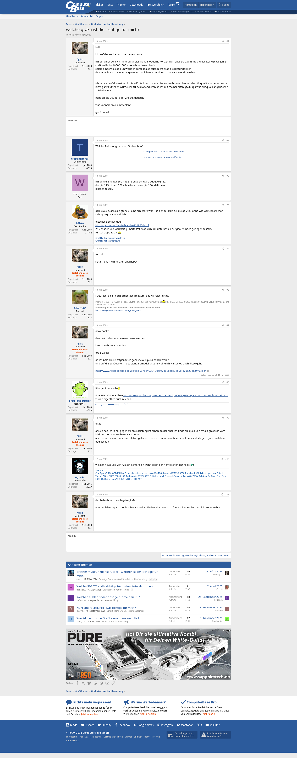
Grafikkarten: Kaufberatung (116, 589)
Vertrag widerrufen (113, 736)
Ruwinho (80, 610)
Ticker (99, 4)
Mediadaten (96, 736)
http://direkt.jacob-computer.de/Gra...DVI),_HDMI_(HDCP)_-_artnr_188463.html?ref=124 (175, 395)
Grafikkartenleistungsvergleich (110, 238)
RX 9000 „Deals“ (159, 11)
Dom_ (79, 621)
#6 (228, 289)
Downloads (136, 4)
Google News (146, 725)
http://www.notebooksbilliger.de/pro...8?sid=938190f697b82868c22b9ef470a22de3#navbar (150, 370)
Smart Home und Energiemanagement (125, 610)
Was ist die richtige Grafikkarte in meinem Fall (107, 618)
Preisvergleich (155, 4)
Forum (171, 4)
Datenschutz (72, 740)
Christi (219, 589)
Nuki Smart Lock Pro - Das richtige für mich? (106, 608)
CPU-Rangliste (223, 11)
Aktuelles (70, 16)
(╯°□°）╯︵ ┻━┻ (104, 404)
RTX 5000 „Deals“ (137, 11)
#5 (228, 248)
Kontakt (83, 736)
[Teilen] (223, 41)
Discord (89, 725)
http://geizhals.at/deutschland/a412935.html (122, 225)
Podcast (101, 11)
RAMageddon (117, 11)
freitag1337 (82, 589)
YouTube (215, 725)
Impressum (71, 736)
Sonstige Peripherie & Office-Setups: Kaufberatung (123, 579)
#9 (228, 417)
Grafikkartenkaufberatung (107, 240)
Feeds (73, 725)
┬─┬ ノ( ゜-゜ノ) (122, 404)
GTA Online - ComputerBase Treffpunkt (162, 157)
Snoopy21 (218, 574)
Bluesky (106, 725)
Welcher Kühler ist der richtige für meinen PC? (108, 597)
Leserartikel (87, 16)
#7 (228, 325)
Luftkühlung (112, 600)
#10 (227, 459)
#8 (228, 382)
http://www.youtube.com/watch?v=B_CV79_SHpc (118, 310)
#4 (228, 204)
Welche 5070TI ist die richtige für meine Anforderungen (114, 586)
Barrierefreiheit (152, 736)
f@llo (71, 34)
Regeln (99, 16)
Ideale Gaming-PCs (182, 11)
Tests (109, 4)
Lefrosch (80, 600)
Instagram (167, 725)
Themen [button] (121, 4)
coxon (79, 579)
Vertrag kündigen (133, 736)
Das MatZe (217, 621)
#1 (228, 41)
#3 (228, 175)
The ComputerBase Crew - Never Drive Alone (162, 151)
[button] (77, 16)
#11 (227, 494)
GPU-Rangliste (204, 11)
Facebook (124, 725)
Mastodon (187, 725)
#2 (228, 140)
